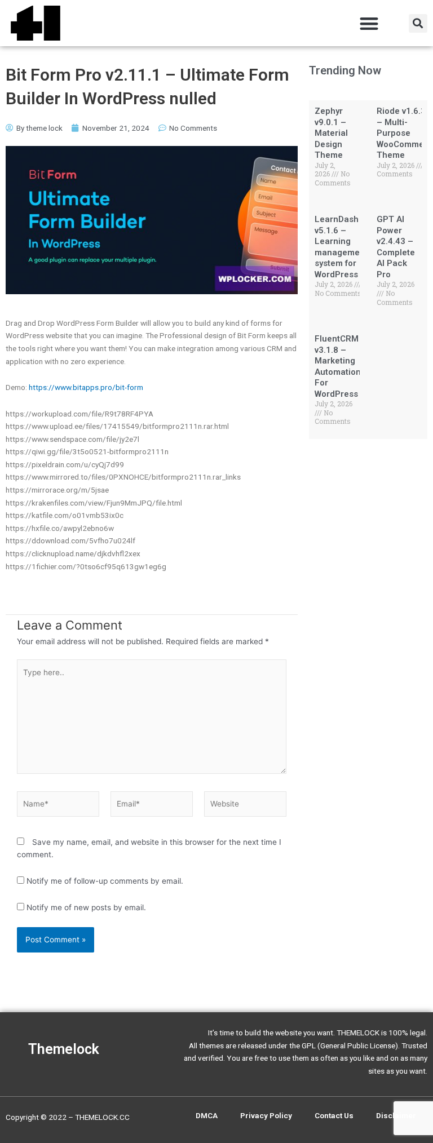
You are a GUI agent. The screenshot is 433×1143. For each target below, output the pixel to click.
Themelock (63, 1049)
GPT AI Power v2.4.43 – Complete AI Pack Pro (396, 247)
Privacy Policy (266, 1115)
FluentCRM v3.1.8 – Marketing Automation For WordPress (338, 366)
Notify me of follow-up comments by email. (104, 880)
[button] (370, 23)
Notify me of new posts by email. (86, 907)
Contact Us (334, 1115)
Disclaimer (396, 1115)
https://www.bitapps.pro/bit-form (86, 387)
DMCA (207, 1115)
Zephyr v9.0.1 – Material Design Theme (331, 133)
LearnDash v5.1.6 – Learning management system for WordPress (341, 247)
